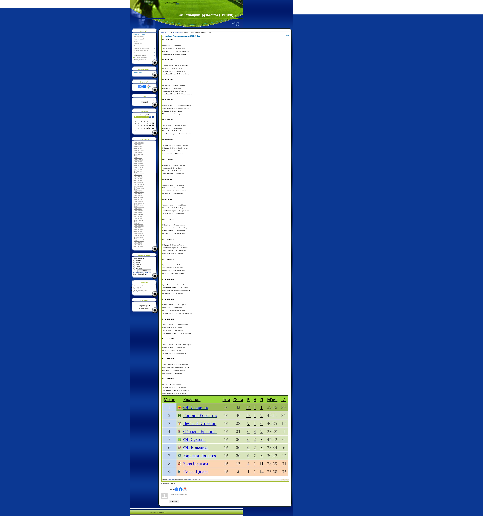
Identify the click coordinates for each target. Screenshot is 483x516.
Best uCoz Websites (139, 292)
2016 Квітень (138, 152)
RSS (177, 4)
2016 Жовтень (138, 163)
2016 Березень (139, 150)
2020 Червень (138, 229)
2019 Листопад (139, 225)
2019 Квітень (138, 212)
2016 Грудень (138, 167)
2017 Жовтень (138, 186)
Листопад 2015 (144, 115)
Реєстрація (235, 23)
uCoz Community (138, 286)
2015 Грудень (138, 144)
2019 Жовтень (138, 224)
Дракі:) (190, 479)
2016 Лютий (138, 148)
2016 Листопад (139, 165)
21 (150, 126)
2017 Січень (138, 169)
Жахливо (139, 268)
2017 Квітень (138, 175)
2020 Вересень (139, 235)
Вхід (237, 25)
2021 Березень (139, 241)
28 (150, 128)
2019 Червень (138, 216)
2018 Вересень (139, 203)
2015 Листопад (139, 142)
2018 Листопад (139, 207)
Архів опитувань (146, 272)
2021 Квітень (138, 242)
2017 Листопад (139, 188)
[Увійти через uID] (140, 86)
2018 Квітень (138, 193)
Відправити (174, 501)
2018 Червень (138, 197)
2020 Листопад (139, 239)
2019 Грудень (138, 227)
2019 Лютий (138, 209)
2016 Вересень (139, 161)
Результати (136, 272)
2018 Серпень (138, 201)
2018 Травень (138, 195)
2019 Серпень (138, 220)
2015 (169, 32)
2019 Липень (138, 218)
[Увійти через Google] (149, 87)
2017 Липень (138, 180)
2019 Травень (138, 214)
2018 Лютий (138, 190)
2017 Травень (138, 176)
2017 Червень (138, 178)
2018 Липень (138, 199)
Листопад (175, 32)
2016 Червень (138, 156)
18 (141, 126)
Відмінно (138, 260)
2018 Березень (139, 192)
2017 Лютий (138, 171)
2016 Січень (138, 146)
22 (153, 126)
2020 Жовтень (138, 237)
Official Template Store (140, 290)
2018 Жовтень (138, 205)
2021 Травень (138, 244)
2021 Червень (138, 246)
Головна (236, 22)
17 (138, 126)
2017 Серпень (138, 182)
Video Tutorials (137, 289)
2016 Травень (138, 154)
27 (147, 128)
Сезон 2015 (138, 72)
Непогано (139, 264)
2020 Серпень (138, 233)
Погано (138, 266)
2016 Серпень (138, 159)
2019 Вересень (139, 222)
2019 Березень (139, 210)
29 (153, 128)
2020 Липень (138, 231)
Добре (138, 262)
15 (153, 123)
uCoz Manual (137, 287)
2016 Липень (138, 158)
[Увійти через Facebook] (144, 86)
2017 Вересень (139, 184)
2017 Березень (139, 173)
